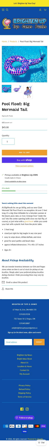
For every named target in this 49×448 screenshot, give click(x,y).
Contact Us (24, 370)
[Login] (40, 9)
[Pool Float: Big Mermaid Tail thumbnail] (6, 88)
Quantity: (5, 135)
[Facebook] (21, 409)
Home (4, 41)
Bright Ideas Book (24, 359)
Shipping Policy (24, 393)
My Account (25, 374)
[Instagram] (27, 409)
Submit (39, 342)
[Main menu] (3, 10)
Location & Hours (24, 366)
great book (28, 221)
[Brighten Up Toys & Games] (24, 23)
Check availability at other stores (15, 181)
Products (13, 41)
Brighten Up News (24, 355)
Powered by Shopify (35, 439)
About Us (24, 362)
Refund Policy (24, 389)
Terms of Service (24, 397)
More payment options (24, 166)
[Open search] (7, 10)
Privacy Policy (24, 385)
